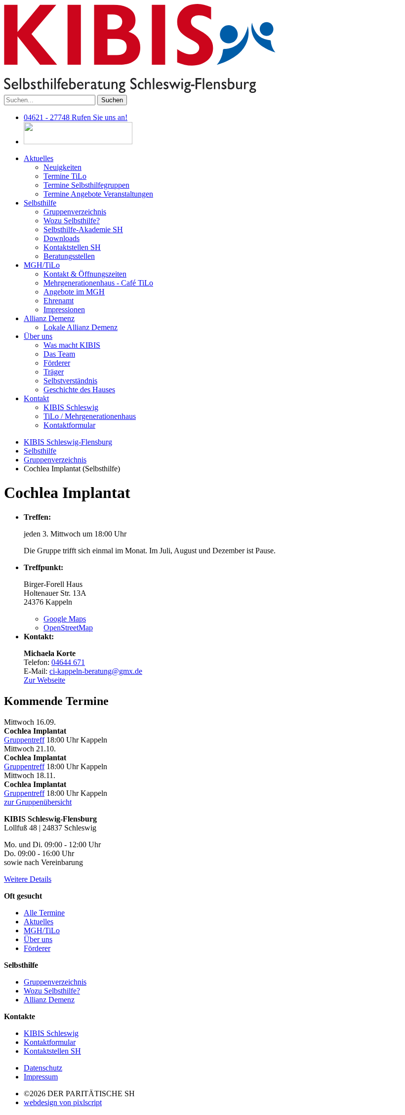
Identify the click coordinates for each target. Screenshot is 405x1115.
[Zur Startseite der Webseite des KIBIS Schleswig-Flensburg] (140, 90)
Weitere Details (27, 879)
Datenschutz (43, 1068)
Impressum (41, 1077)
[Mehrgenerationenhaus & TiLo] (78, 141)
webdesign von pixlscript (63, 1102)
